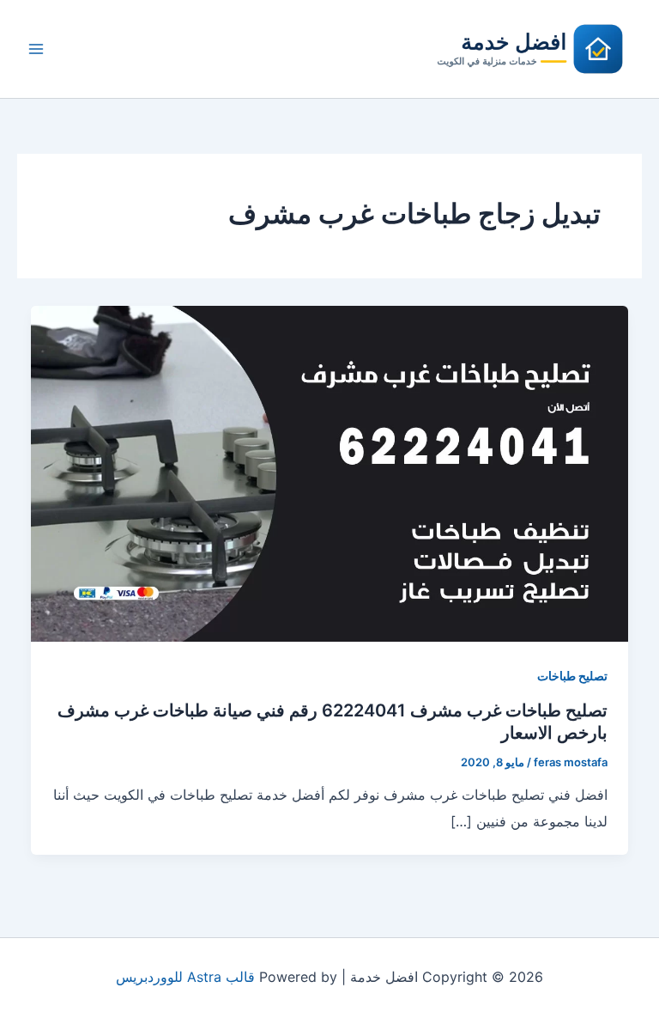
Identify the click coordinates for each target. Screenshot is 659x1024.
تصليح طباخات (572, 675)
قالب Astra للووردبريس (185, 976)
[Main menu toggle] (36, 49)
